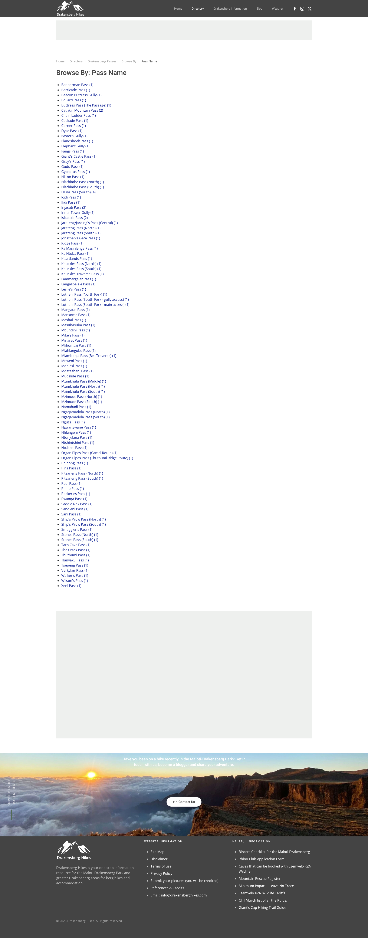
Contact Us (186, 801)
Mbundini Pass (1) (75, 330)
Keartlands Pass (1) (76, 258)
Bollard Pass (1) (73, 100)
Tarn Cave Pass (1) (76, 544)
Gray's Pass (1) (73, 161)
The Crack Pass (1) (75, 550)
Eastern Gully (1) (74, 136)
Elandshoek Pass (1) (77, 141)
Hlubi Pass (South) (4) (78, 192)
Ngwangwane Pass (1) (78, 427)
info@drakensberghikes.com (184, 895)
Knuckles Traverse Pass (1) (82, 274)
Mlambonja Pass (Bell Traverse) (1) (88, 355)
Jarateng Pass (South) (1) (81, 233)
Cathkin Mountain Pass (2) (82, 110)
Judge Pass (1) (72, 243)
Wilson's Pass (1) (74, 580)
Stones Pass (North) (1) (79, 534)
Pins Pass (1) (71, 468)
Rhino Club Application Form (262, 859)
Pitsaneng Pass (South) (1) (82, 478)
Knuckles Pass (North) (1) (81, 263)
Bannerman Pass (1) (77, 84)
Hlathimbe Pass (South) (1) (82, 187)
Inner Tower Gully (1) (78, 212)
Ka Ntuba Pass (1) (75, 253)
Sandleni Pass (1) (74, 509)
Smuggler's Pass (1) (76, 529)
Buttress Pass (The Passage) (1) (86, 105)
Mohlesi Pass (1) (74, 366)
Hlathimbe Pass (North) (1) (82, 182)
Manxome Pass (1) (76, 314)
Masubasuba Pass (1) (78, 325)
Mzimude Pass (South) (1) (81, 401)
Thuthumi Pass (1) (75, 555)
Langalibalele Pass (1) (78, 284)
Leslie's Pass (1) (73, 289)
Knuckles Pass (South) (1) (81, 268)
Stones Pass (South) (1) (79, 539)
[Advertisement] (184, 30)
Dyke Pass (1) (71, 130)
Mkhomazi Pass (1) (76, 345)
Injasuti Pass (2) (73, 207)
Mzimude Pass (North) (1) (81, 396)
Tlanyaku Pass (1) (75, 560)
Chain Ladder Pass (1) (78, 115)
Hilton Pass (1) (72, 176)
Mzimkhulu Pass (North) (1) (83, 386)
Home (178, 8)
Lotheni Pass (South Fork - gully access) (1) (95, 299)
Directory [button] (198, 8)
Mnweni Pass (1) (74, 360)
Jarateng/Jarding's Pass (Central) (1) (89, 222)
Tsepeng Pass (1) (74, 565)
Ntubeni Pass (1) (74, 447)
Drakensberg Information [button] (230, 8)
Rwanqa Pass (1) (74, 498)
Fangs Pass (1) (72, 151)
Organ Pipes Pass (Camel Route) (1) (89, 452)
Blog (259, 8)
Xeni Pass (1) (71, 585)
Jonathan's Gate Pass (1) (80, 238)
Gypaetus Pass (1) (75, 171)
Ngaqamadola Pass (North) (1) (85, 412)
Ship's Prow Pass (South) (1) (83, 524)
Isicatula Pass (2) (74, 217)
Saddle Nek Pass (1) (76, 504)
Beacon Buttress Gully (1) (81, 95)
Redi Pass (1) (71, 483)
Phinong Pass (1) (74, 463)
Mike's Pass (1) (73, 335)
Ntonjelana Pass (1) (76, 437)
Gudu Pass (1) (72, 166)
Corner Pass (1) (73, 125)
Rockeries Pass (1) (75, 493)
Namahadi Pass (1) (76, 406)
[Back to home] (70, 8)
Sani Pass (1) (71, 514)
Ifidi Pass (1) (70, 202)
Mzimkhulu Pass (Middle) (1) (83, 381)
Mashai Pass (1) (73, 320)
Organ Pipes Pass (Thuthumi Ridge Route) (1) (97, 458)
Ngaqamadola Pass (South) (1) (85, 417)
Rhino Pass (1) (72, 488)
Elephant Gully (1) (75, 146)
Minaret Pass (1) (74, 340)
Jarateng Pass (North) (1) (81, 228)
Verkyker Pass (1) (75, 570)
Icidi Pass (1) (71, 197)
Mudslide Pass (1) (75, 376)
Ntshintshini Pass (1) (77, 442)
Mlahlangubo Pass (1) (78, 350)
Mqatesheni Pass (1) (77, 371)
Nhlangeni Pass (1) (76, 432)
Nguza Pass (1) (73, 422)
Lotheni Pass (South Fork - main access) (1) (95, 304)
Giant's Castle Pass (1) (78, 156)
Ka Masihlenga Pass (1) (79, 248)
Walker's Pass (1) (74, 575)
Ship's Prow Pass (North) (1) (83, 519)
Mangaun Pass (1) (75, 309)
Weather (277, 8)
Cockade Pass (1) (74, 120)
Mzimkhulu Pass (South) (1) (83, 391)
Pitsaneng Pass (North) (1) (82, 473)
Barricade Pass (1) (75, 90)
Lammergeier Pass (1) (78, 279)
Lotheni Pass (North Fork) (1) (84, 294)
